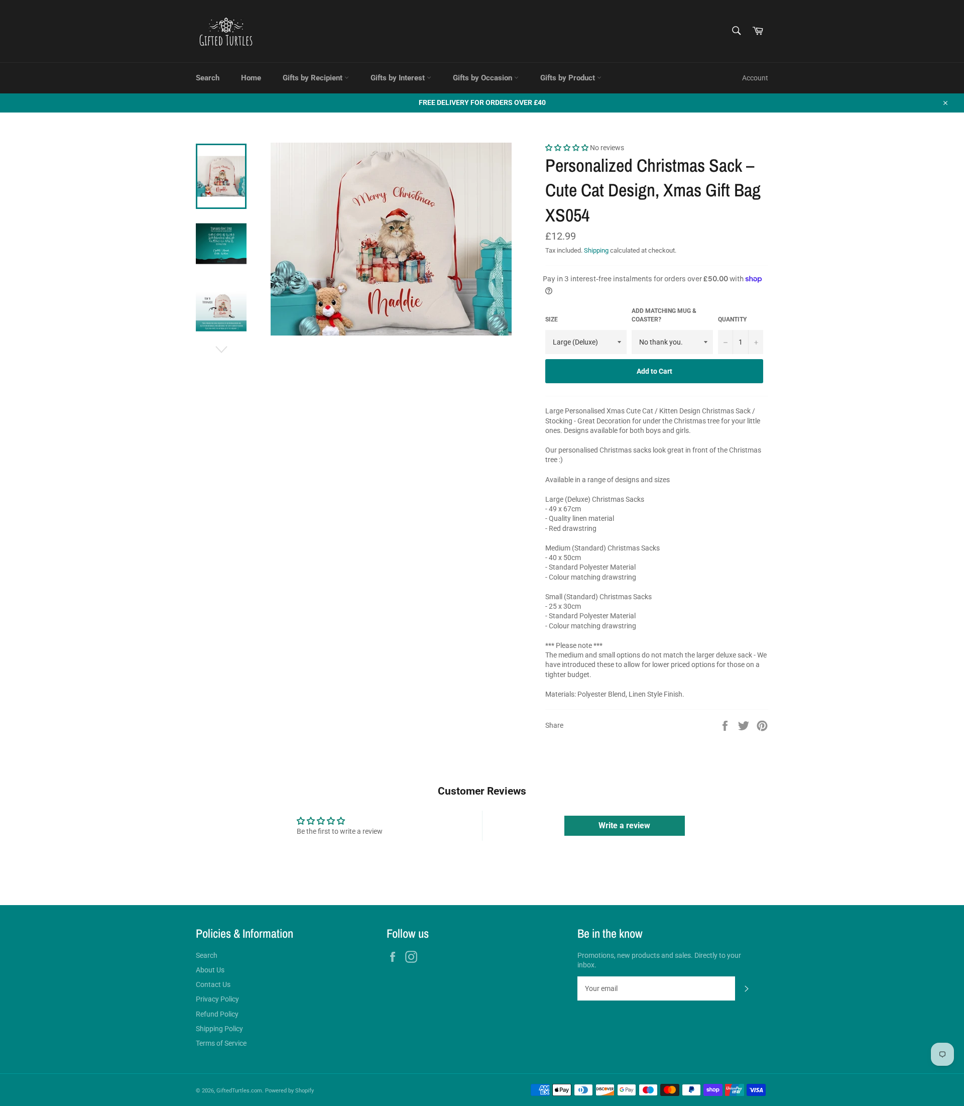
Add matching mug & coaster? (664, 315)
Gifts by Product (568, 77)
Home (251, 77)
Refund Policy (217, 1014)
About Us (210, 970)
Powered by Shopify (289, 1090)
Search (207, 77)
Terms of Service (221, 1043)
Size (551, 319)
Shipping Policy (219, 1029)
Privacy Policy (217, 999)
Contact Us (213, 984)
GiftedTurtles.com (239, 1090)
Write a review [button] (624, 825)
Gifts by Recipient (313, 77)
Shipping (596, 250)
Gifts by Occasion (483, 77)
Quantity (732, 319)
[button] (567, 148)
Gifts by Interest (399, 77)
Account (755, 78)
